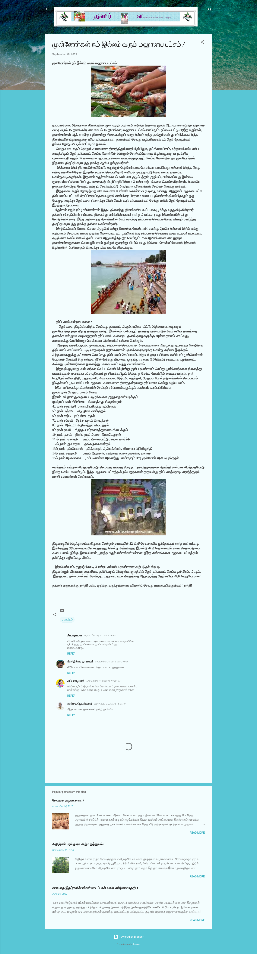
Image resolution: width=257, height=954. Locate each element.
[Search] (210, 10)
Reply (71, 653)
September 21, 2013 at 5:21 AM (110, 703)
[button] (202, 43)
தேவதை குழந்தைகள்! (68, 800)
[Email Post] (62, 612)
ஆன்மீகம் (67, 619)
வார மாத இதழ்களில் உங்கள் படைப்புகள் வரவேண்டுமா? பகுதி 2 (95, 888)
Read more (197, 832)
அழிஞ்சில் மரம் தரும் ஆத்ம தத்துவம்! (78, 844)
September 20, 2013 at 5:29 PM (111, 661)
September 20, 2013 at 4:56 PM (100, 635)
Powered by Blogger (131, 936)
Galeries (137, 944)
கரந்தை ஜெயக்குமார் (79, 703)
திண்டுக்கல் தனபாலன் (80, 661)
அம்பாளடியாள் (76, 681)
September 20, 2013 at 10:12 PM (103, 681)
